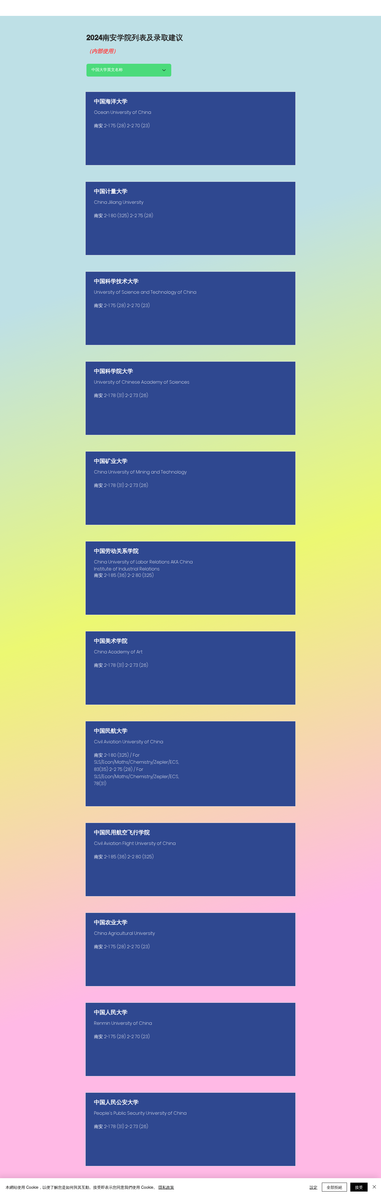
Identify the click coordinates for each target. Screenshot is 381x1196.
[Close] (374, 1187)
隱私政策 (166, 1187)
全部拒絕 (334, 1187)
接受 (359, 1187)
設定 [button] (313, 1187)
